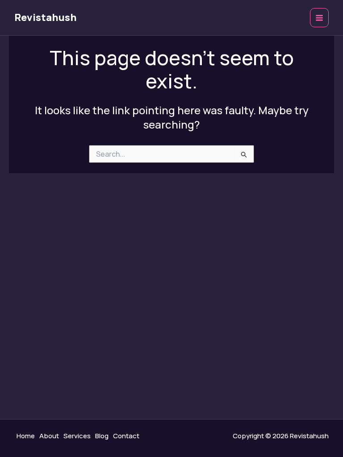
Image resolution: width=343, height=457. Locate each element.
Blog (102, 435)
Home (26, 435)
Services (77, 435)
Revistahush (45, 17)
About (49, 435)
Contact (126, 435)
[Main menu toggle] (319, 17)
